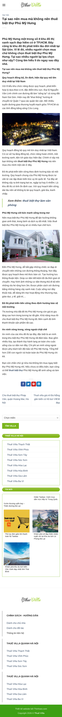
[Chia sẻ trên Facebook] (23, 384)
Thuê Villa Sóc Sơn (17, 460)
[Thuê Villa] (31, 5)
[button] (4, 4)
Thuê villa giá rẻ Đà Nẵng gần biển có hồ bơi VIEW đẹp (47, 399)
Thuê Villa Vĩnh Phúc (18, 449)
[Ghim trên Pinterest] (33, 384)
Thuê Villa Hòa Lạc (17, 465)
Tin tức (5, 15)
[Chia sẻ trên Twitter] (28, 384)
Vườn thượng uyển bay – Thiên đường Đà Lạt (14, 504)
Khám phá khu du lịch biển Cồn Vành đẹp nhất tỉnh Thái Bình (17, 569)
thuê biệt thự (16, 370)
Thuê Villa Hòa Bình (17, 470)
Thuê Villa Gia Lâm (17, 476)
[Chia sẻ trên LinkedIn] (38, 384)
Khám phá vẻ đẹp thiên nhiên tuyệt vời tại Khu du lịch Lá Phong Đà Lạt (46, 536)
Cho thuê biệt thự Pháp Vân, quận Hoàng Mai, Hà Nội (15, 399)
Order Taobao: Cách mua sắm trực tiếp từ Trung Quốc (46, 498)
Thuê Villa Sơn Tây (17, 455)
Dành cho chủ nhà (16, 623)
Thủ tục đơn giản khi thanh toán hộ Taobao (16, 535)
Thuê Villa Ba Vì (15, 481)
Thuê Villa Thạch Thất (18, 444)
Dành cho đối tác (15, 628)
